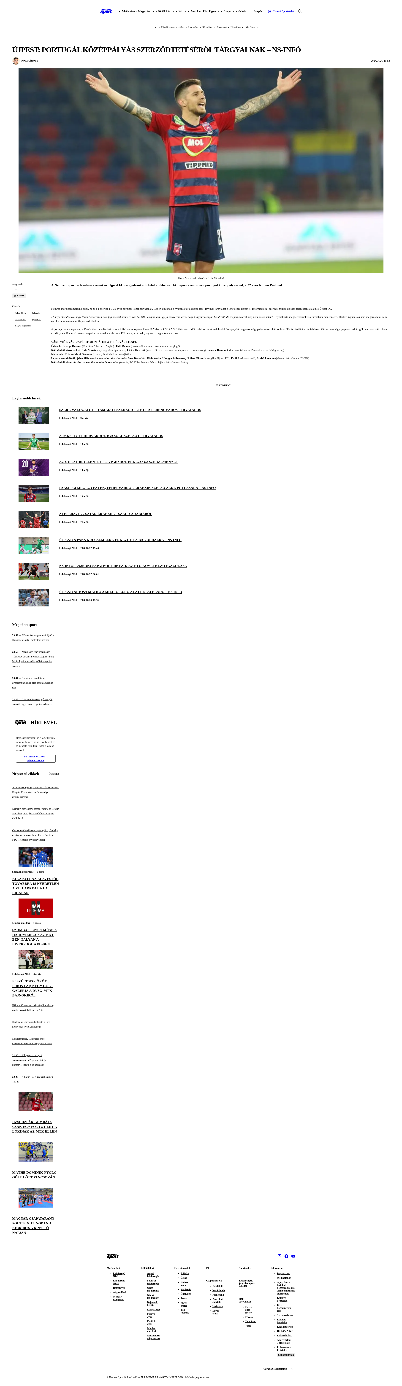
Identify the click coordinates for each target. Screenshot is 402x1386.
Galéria (242, 11)
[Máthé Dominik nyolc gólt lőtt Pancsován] (36, 1161)
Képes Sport (207, 27)
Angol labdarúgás (153, 1275)
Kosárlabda (218, 1290)
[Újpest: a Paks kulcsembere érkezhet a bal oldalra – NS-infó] (34, 553)
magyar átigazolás (23, 326)
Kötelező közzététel (282, 1299)
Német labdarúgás (153, 1296)
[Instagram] (279, 1256)
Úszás (184, 1277)
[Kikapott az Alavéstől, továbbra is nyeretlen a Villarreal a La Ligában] (36, 866)
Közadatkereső (285, 1326)
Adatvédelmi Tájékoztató (284, 1341)
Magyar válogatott (118, 1298)
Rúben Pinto (20, 313)
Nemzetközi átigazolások (153, 1337)
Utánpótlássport (251, 27)
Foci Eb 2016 (151, 1322)
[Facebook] (286, 1256)
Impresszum (283, 1273)
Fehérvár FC (20, 319)
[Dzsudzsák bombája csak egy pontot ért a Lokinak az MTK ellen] (36, 1110)
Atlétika (185, 1273)
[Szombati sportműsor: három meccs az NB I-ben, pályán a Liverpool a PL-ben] (36, 917)
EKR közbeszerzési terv (284, 1308)
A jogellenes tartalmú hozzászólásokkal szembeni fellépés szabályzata (286, 1288)
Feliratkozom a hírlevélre (36, 758)
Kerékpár (186, 1289)
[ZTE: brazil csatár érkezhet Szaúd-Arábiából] (34, 527)
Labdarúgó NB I (68, 418)
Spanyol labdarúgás (22, 871)
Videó (248, 1325)
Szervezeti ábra (285, 1315)
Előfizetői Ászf (284, 1335)
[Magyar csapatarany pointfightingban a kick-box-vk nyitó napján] (36, 1206)
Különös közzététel (282, 1321)
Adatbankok (128, 11)
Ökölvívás (186, 1293)
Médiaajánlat (284, 1277)
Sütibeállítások (286, 1355)
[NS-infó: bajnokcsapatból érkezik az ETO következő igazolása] (34, 579)
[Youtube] (293, 1256)
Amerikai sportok (217, 1300)
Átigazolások (120, 1292)
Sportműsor (193, 27)
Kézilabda (217, 1286)
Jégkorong (218, 1294)
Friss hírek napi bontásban (173, 27)
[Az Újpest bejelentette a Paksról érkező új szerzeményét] (34, 475)
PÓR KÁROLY (29, 60)
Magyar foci (113, 1268)
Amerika (195, 11)
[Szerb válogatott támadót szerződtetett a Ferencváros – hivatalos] (34, 423)
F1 (204, 11)
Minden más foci (21, 923)
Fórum (249, 1317)
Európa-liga (153, 1309)
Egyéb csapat (215, 1312)
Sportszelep (245, 1268)
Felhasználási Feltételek (284, 1348)
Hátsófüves (119, 1287)
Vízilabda (217, 1306)
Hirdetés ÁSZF (285, 1331)
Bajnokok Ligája (152, 1303)
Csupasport (222, 27)
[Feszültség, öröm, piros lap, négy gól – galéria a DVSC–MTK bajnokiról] (36, 968)
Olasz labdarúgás (153, 1289)
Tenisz (184, 1298)
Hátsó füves (236, 27)
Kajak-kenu (184, 1283)
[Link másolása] (16, 289)
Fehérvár (36, 313)
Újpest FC (36, 319)
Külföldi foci (147, 1268)
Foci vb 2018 (151, 1315)
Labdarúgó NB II (119, 1282)
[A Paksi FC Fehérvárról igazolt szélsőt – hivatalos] (34, 449)
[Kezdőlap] (106, 11)
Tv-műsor (250, 1321)
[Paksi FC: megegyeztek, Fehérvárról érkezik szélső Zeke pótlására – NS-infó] (34, 501)
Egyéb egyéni (184, 1304)
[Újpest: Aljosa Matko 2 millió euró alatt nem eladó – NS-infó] (34, 605)
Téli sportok (185, 1311)
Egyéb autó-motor (248, 1310)
